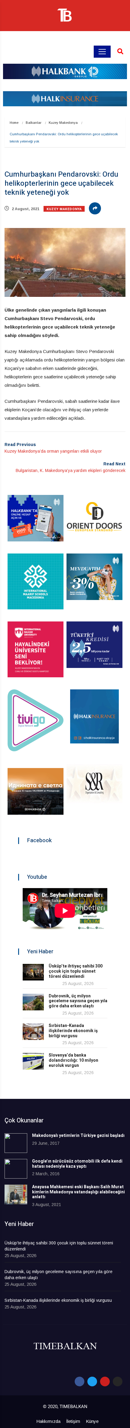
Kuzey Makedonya (63, 122)
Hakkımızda (48, 1421)
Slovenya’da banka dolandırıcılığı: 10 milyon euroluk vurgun (73, 1060)
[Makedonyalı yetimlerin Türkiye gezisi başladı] (16, 1143)
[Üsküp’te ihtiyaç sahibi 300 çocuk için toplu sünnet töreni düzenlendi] (33, 972)
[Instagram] (117, 1381)
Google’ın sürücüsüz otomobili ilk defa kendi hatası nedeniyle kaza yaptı (77, 1164)
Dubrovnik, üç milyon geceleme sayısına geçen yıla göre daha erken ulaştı (78, 1001)
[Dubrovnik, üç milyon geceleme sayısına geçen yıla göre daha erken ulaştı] (33, 1002)
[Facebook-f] (79, 1381)
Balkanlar (33, 122)
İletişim (73, 1421)
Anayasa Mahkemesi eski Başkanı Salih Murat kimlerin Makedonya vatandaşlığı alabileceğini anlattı (78, 1192)
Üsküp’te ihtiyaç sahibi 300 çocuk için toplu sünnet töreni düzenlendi (75, 971)
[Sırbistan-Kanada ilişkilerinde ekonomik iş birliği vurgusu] (33, 1031)
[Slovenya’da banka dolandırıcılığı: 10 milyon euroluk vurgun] (33, 1061)
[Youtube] (105, 1381)
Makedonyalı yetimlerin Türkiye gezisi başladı (78, 1135)
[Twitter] (92, 1381)
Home (14, 122)
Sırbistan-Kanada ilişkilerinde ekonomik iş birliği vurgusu (73, 1030)
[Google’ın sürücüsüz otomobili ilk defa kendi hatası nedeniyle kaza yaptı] (16, 1169)
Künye (92, 1421)
